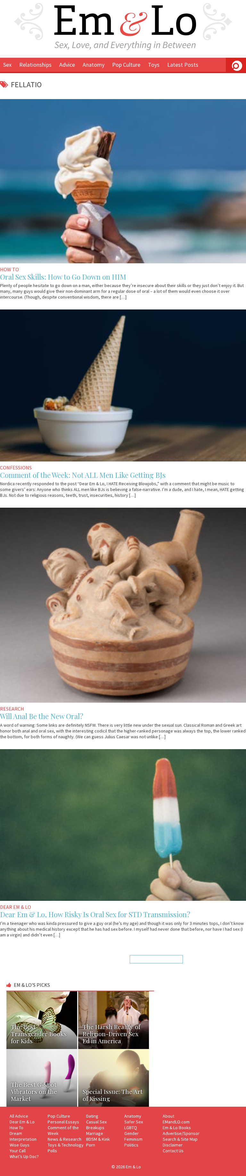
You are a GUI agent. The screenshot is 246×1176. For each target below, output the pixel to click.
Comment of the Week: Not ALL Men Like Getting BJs (83, 475)
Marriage (94, 1133)
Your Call (18, 1151)
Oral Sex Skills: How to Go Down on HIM (63, 277)
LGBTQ (130, 1127)
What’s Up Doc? (24, 1156)
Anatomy (93, 64)
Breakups (95, 1127)
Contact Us (173, 1151)
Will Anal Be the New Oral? (41, 716)
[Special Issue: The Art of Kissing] (113, 1052)
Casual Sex (96, 1122)
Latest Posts (182, 64)
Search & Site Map (180, 1139)
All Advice (19, 1116)
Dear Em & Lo (22, 1122)
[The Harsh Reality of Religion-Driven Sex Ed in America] (113, 994)
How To (16, 1127)
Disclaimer (173, 1145)
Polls (52, 1151)
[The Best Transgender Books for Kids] (42, 994)
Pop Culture (126, 64)
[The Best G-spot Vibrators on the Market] (42, 1052)
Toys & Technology (66, 1145)
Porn (90, 1145)
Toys (154, 64)
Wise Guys (19, 1145)
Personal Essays (63, 1122)
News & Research (64, 1139)
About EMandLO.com (176, 1119)
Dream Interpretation (23, 1136)
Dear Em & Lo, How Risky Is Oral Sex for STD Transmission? (95, 914)
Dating (92, 1116)
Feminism (133, 1139)
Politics (131, 1145)
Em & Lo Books (177, 1127)
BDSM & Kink (98, 1139)
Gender (131, 1133)
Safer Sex (133, 1122)
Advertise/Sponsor (181, 1133)
